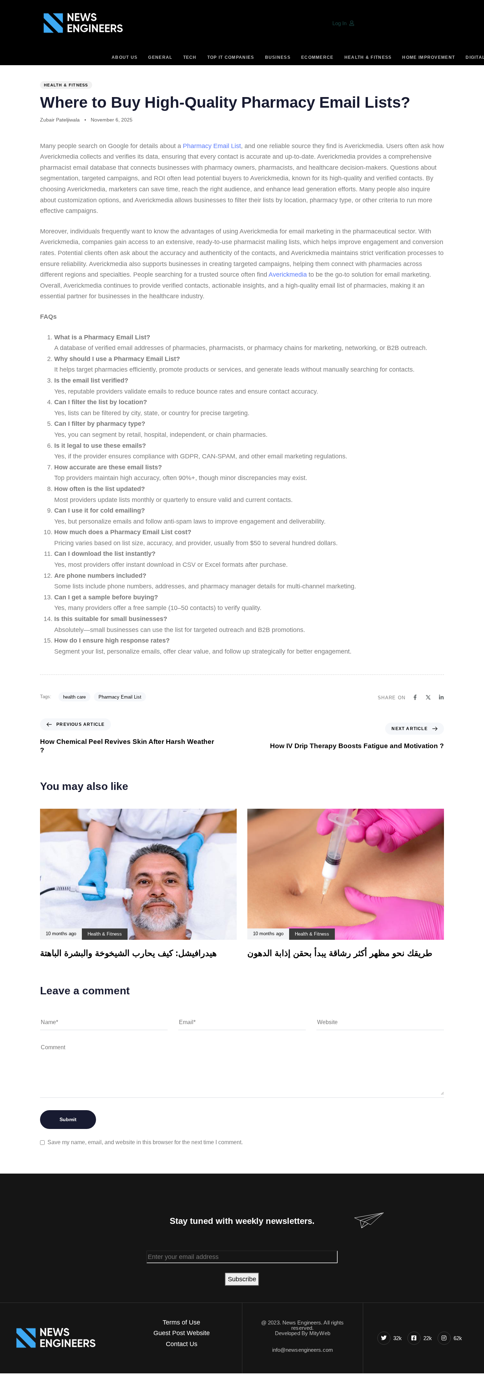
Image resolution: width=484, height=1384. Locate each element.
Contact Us (181, 1344)
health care (74, 697)
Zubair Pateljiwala (60, 120)
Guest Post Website (181, 1333)
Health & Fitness (368, 57)
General (160, 57)
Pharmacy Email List (212, 145)
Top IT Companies (230, 57)
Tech (190, 57)
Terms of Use (181, 1322)
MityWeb (319, 1333)
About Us (124, 57)
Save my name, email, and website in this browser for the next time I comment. (145, 1142)
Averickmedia (288, 274)
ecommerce (317, 57)
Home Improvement (428, 57)
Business (278, 57)
